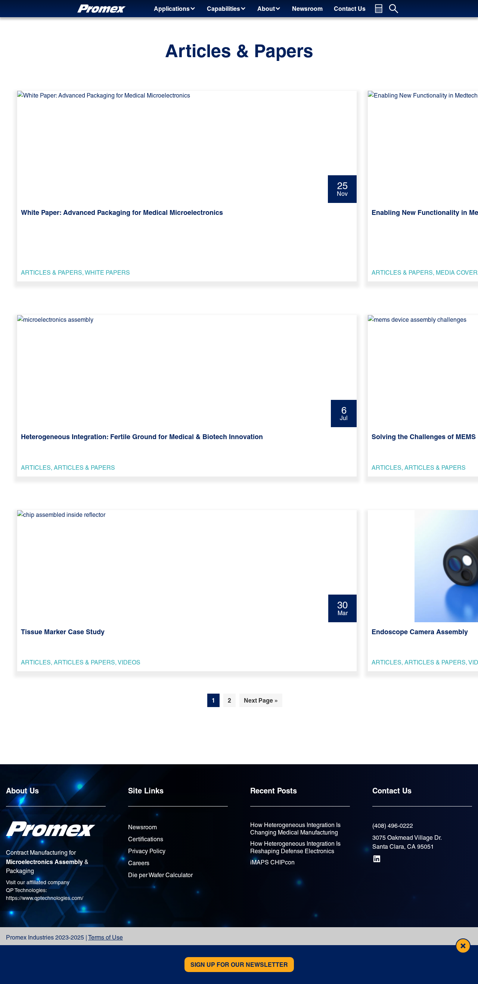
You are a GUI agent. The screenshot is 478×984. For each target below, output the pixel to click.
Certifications (145, 839)
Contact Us (392, 790)
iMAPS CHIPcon (272, 862)
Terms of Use (105, 937)
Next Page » (260, 701)
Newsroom (142, 827)
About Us (22, 790)
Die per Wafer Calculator (160, 875)
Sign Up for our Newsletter (239, 964)
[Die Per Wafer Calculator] (378, 8)
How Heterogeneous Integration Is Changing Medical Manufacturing (295, 828)
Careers (138, 863)
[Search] (393, 8)
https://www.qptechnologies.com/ (44, 898)
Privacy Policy (146, 851)
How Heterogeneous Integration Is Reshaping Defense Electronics (295, 847)
